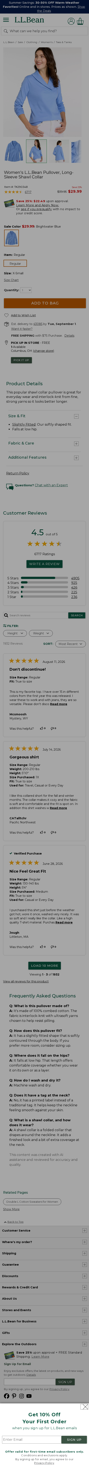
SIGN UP (74, 1440)
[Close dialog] (84, 1406)
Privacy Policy (44, 1462)
